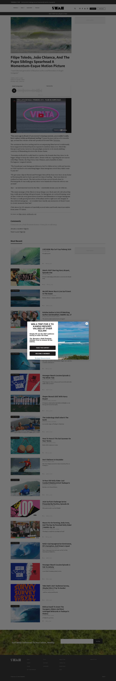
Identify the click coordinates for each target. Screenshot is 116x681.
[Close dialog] (86, 323)
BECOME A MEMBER (43, 353)
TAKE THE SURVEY (42, 348)
